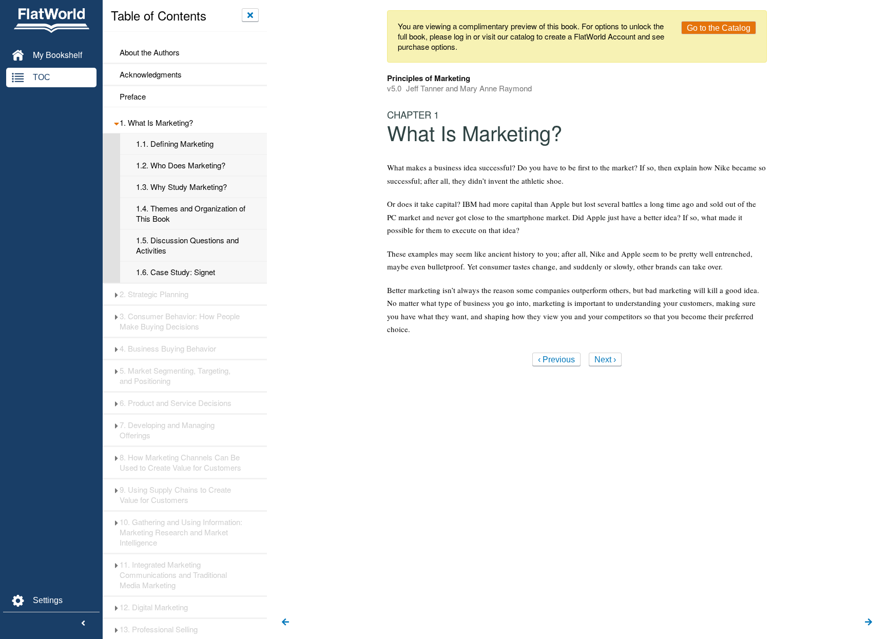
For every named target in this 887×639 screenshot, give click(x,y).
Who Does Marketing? (180, 165)
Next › (605, 359)
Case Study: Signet (175, 272)
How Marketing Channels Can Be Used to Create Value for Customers (180, 462)
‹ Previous (556, 359)
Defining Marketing (175, 144)
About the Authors (150, 52)
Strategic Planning (154, 294)
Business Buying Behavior (168, 348)
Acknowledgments (151, 74)
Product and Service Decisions (176, 403)
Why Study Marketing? (181, 187)
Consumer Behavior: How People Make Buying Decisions (180, 321)
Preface (133, 96)
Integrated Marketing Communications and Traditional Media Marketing (173, 574)
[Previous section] (285, 622)
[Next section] (868, 622)
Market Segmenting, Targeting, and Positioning (175, 375)
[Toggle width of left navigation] (83, 623)
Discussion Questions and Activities (187, 245)
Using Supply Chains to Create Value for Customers (175, 495)
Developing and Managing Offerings (167, 430)
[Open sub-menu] (116, 123)
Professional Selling (159, 629)
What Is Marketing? (156, 123)
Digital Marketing (154, 607)
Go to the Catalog (718, 28)
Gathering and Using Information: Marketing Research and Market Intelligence (181, 532)
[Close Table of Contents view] (250, 15)
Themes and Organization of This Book (190, 213)
